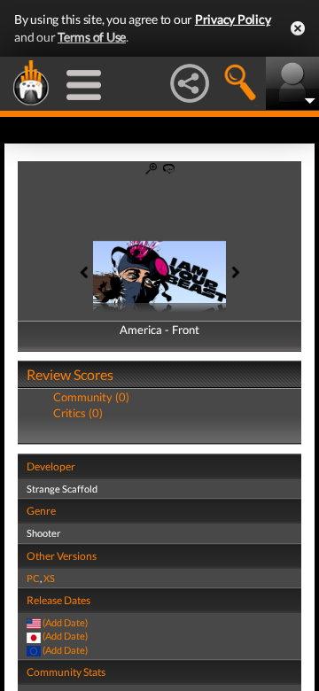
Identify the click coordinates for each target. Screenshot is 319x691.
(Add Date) (65, 622)
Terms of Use (92, 36)
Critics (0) (78, 413)
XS (49, 578)
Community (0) (91, 397)
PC (33, 578)
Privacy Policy (233, 19)
